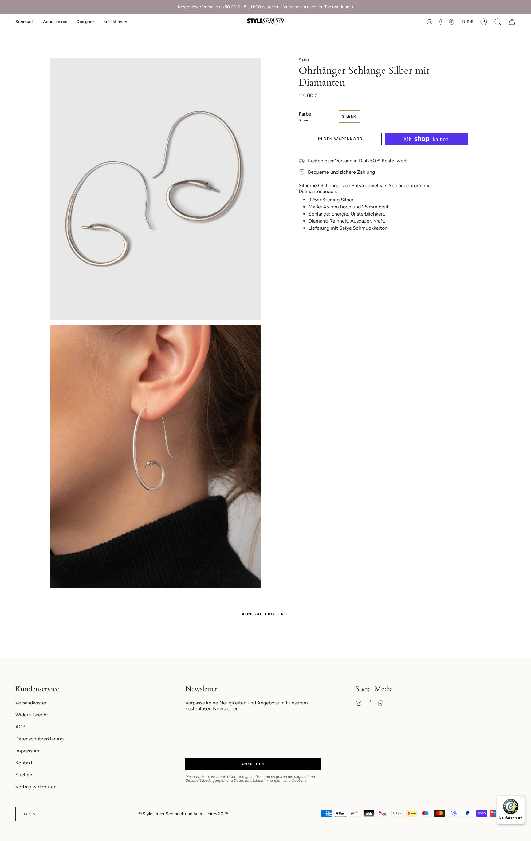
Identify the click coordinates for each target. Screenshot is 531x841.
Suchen (23, 775)
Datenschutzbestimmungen (257, 780)
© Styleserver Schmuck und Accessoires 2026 (183, 813)
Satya (304, 60)
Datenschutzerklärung (39, 739)
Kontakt (24, 763)
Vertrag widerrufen (36, 787)
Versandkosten (31, 703)
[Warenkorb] (512, 22)
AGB (20, 727)
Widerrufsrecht (31, 715)
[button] (24, 22)
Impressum (27, 751)
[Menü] (521, 799)
